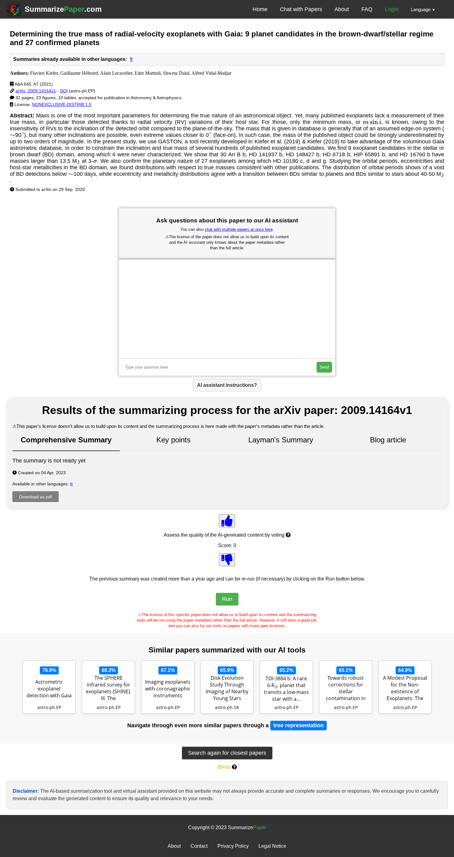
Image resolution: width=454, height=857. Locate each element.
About (341, 9)
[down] (227, 559)
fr (131, 59)
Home (260, 9)
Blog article (388, 440)
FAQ (366, 9)
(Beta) (224, 767)
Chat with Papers (301, 9)
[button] (423, 9)
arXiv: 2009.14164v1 (35, 90)
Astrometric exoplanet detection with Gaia (49, 688)
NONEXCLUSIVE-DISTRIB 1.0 (61, 104)
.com (63, 9)
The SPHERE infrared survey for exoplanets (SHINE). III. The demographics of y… (108, 688)
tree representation (298, 725)
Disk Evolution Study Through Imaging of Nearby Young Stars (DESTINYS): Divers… (227, 688)
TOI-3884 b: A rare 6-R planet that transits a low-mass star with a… (286, 688)
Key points (173, 440)
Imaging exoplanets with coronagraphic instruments (168, 688)
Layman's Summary (280, 440)
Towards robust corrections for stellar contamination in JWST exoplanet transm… (346, 688)
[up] (227, 520)
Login (391, 9)
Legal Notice (272, 846)
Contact (199, 846)
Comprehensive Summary (66, 440)
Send (324, 367)
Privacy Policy (233, 846)
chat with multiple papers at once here (239, 229)
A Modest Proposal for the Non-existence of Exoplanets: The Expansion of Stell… (404, 688)
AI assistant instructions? (227, 385)
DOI (64, 90)
